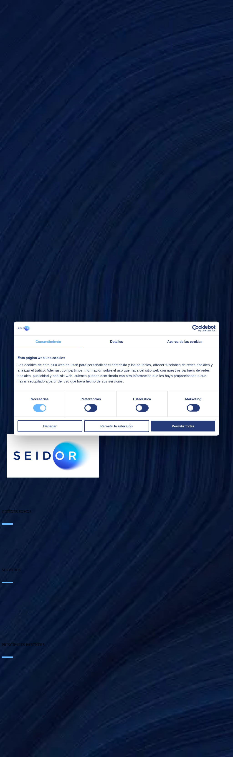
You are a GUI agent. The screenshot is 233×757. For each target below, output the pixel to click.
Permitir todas (183, 426)
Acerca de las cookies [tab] (184, 341)
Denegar (50, 426)
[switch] (90, 407)
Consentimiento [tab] (48, 341)
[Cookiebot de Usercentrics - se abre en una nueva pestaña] (195, 328)
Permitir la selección (116, 426)
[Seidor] (53, 456)
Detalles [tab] (116, 341)
